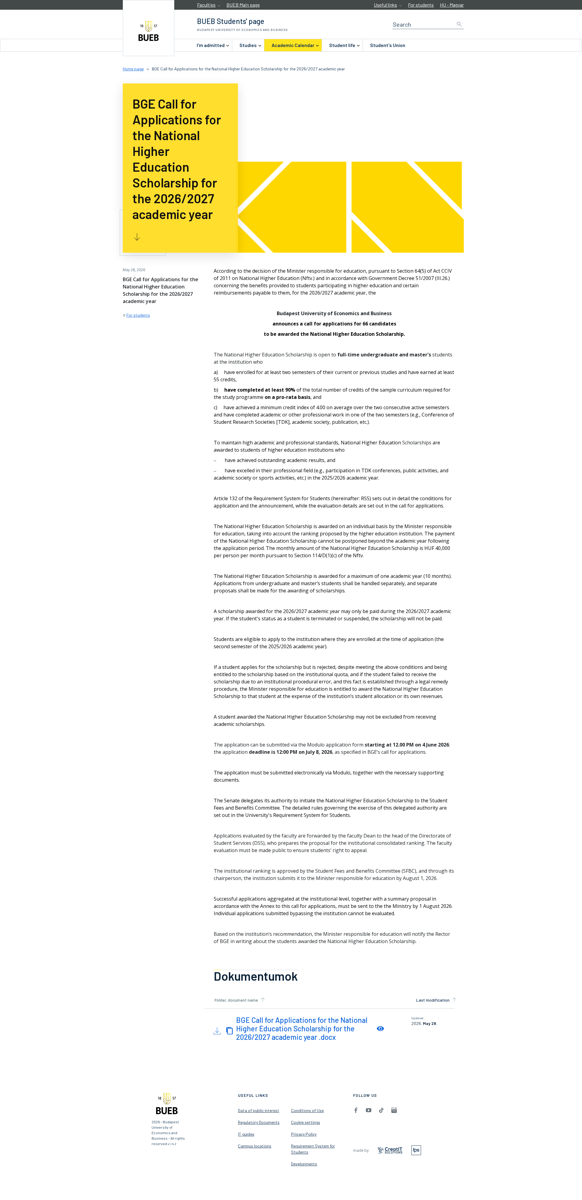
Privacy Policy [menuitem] (303, 1134)
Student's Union (387, 45)
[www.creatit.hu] (390, 1149)
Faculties (206, 5)
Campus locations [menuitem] (254, 1145)
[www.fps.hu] (416, 1149)
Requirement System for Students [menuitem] (313, 1148)
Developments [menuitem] (304, 1163)
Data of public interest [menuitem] (258, 1110)
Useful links (385, 5)
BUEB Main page (243, 5)
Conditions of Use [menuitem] (307, 1110)
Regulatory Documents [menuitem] (258, 1122)
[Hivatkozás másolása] (229, 1030)
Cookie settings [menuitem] (305, 1122)
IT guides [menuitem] (246, 1134)
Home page (133, 68)
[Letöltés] (216, 1030)
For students (421, 5)
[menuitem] (210, 45)
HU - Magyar (452, 5)
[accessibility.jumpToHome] (148, 28)
